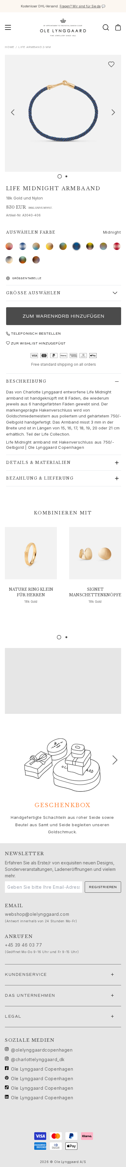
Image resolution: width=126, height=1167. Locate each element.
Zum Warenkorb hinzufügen (63, 316)
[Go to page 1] (59, 637)
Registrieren (103, 887)
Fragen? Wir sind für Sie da (80, 6)
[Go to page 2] (66, 637)
